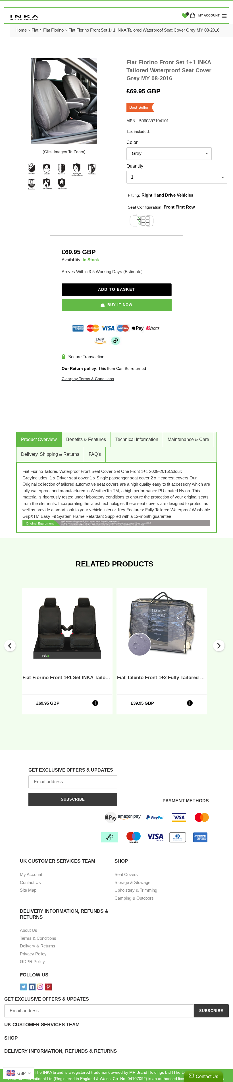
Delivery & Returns (37, 945)
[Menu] (224, 15)
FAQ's (95, 454)
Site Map (28, 890)
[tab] (116, 1028)
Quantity (134, 166)
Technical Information (136, 439)
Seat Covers (126, 874)
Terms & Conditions (38, 938)
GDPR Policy (32, 961)
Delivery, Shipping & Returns (50, 454)
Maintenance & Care (188, 439)
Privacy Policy (33, 953)
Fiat (35, 30)
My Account (31, 874)
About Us (28, 930)
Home (21, 30)
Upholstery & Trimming (136, 890)
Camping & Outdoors (134, 898)
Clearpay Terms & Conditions (88, 378)
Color (132, 142)
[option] (67, 651)
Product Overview (39, 439)
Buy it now (119, 305)
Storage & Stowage (132, 882)
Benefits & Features (86, 439)
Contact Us (30, 882)
